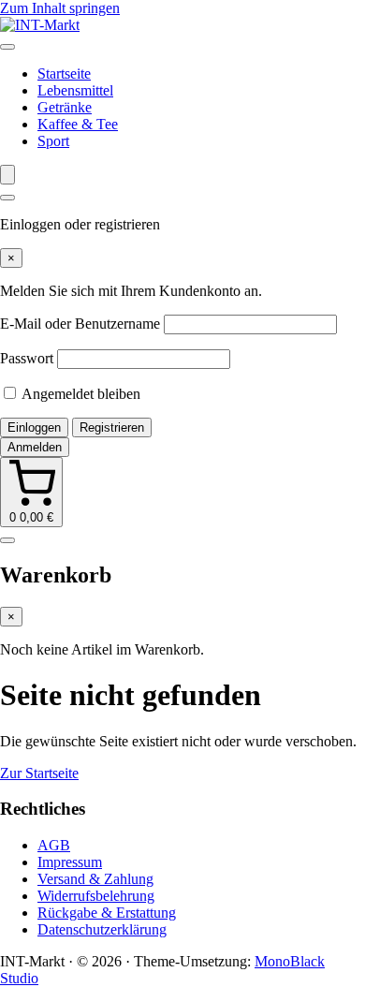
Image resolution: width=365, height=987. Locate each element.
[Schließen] (7, 197)
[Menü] (7, 47)
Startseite (64, 73)
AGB (53, 845)
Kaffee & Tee (77, 124)
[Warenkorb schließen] (7, 540)
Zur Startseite (39, 773)
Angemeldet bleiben (79, 394)
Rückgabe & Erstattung (106, 913)
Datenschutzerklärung (102, 929)
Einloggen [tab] (34, 427)
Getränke (64, 107)
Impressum (69, 862)
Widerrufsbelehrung (95, 896)
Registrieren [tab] (112, 427)
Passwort (26, 358)
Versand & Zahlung (95, 879)
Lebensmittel (75, 90)
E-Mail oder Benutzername (80, 323)
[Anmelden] (7, 174)
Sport (53, 141)
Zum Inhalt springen (60, 8)
